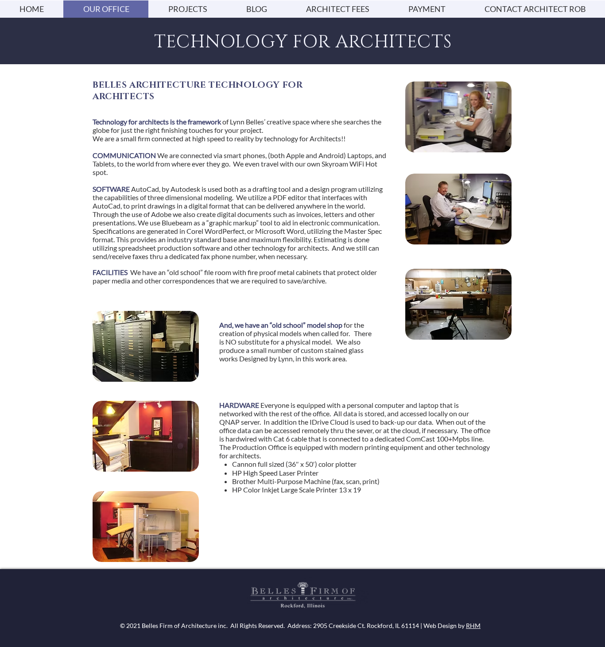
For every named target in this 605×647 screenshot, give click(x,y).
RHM (473, 625)
